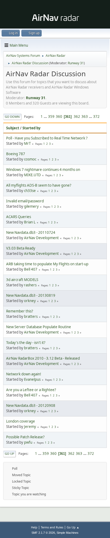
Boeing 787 (15, 153)
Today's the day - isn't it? (25, 342)
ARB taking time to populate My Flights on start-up (47, 264)
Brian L (30, 222)
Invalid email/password (25, 201)
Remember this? (19, 311)
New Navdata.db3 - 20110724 (30, 232)
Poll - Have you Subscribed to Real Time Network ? (47, 138)
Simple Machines (67, 532)
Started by (31, 128)
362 (77, 116)
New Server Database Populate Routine (38, 326)
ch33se (30, 190)
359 (51, 116)
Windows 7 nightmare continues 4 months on (43, 169)
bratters (31, 316)
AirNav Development (41, 237)
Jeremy (30, 426)
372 (96, 116)
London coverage (20, 421)
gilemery (31, 206)
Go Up (9, 454)
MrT (27, 143)
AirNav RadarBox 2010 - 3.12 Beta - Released (43, 358)
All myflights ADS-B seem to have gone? (38, 185)
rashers (30, 285)
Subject (12, 128)
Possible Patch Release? (25, 437)
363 (84, 116)
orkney (30, 300)
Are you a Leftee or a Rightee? (31, 389)
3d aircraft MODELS (22, 279)
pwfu (28, 442)
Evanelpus (32, 379)
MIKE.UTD (32, 174)
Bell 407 (30, 269)
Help (34, 527)
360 (59, 116)
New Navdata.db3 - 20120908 (30, 405)
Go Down (12, 117)
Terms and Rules (52, 527)
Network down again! (23, 374)
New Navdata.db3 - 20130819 (30, 295)
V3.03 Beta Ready (20, 248)
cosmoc (30, 159)
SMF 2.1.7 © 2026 (43, 532)
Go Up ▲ (73, 527)
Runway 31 (76, 63)
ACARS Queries (18, 216)
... (46, 116)
